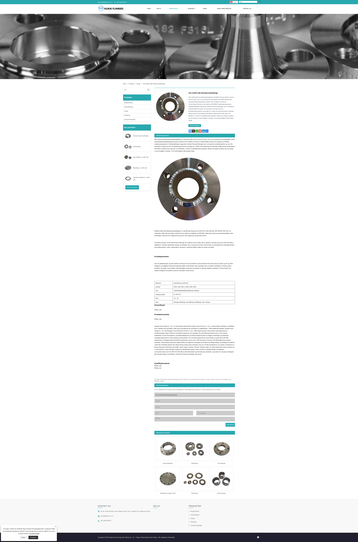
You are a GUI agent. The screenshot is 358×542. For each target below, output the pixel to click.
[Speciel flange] (221, 478)
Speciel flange (221, 493)
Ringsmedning (128, 102)
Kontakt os (247, 8)
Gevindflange (221, 463)
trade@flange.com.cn (106, 2)
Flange (138, 83)
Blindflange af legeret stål (167, 493)
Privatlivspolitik (34, 533)
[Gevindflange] (221, 448)
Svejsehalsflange (168, 463)
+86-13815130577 (121, 2)
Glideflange (194, 463)
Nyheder (191, 8)
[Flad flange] (194, 478)
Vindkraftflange (128, 107)
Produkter (173, 8)
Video (205, 8)
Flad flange (194, 493)
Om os (159, 8)
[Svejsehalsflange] (167, 448)
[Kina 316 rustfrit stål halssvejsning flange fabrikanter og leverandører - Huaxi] (111, 8)
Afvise (23, 537)
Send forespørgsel (224, 8)
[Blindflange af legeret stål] (167, 478)
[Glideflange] (194, 448)
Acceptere (33, 537)
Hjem (149, 8)
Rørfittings (127, 115)
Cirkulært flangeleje (129, 119)
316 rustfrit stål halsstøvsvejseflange (154, 83)
